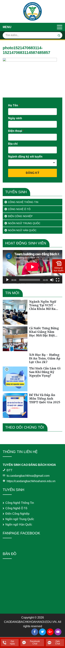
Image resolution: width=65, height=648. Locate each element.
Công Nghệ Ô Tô (19, 209)
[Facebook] (34, 631)
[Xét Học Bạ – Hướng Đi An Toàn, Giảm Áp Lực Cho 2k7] (15, 359)
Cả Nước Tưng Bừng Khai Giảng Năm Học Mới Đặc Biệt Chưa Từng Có (44, 331)
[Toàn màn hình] (57, 280)
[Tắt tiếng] (52, 280)
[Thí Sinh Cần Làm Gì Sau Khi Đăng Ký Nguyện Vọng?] (15, 379)
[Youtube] (58, 631)
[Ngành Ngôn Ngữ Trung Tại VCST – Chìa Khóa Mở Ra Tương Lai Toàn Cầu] (15, 312)
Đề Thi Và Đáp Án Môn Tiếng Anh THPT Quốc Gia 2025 (44, 398)
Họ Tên (14, 105)
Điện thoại (16, 130)
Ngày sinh (15, 118)
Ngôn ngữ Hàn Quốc (22, 230)
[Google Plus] (50, 631)
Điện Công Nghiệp (20, 216)
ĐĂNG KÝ (32, 172)
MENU (7, 27)
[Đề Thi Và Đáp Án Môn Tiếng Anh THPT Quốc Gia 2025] (15, 405)
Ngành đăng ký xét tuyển (25, 156)
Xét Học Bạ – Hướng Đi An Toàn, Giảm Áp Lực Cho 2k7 (44, 358)
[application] (32, 267)
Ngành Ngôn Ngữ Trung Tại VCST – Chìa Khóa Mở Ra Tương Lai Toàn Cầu (44, 305)
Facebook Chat (35, 642)
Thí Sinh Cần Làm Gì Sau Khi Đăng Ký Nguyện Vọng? (44, 372)
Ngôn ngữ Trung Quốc (24, 223)
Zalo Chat (57, 642)
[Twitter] (42, 631)
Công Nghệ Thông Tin (23, 202)
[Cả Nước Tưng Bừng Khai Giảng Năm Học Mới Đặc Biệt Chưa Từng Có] (15, 338)
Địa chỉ (13, 143)
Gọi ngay (12, 642)
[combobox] (32, 162)
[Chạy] (7, 280)
